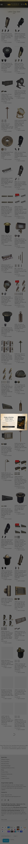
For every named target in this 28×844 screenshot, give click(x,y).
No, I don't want (8, 428)
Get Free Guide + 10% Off (8, 426)
